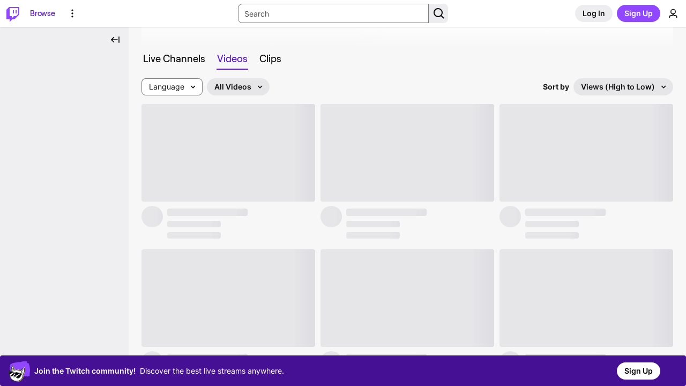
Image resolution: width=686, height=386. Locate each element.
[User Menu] (673, 13)
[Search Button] (438, 13)
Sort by (556, 86)
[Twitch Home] (13, 13)
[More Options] (72, 13)
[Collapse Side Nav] (115, 39)
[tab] (174, 59)
